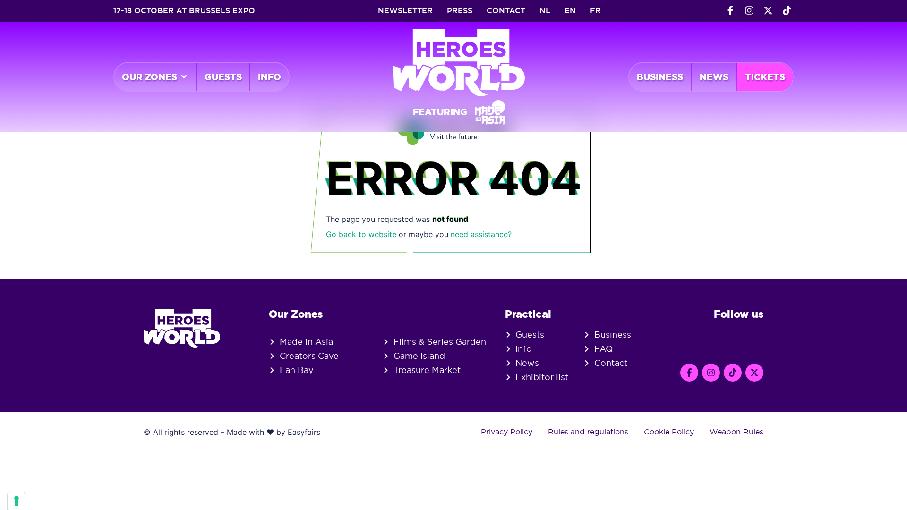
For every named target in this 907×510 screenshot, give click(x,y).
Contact (506, 11)
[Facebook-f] (730, 10)
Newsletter (405, 11)
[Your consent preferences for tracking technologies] (17, 501)
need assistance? (481, 234)
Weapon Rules (736, 431)
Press (459, 11)
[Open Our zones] (184, 77)
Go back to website (361, 234)
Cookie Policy (669, 431)
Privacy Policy (506, 431)
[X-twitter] (768, 10)
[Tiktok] (787, 10)
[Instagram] (749, 10)
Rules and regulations (588, 431)
